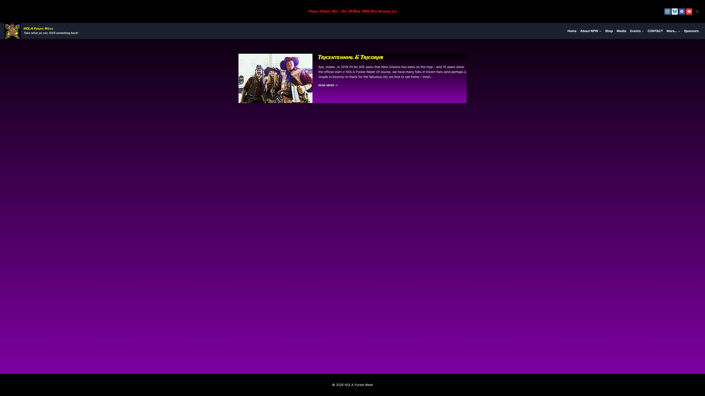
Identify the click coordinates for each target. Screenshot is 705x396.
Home (571, 31)
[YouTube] (689, 11)
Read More (328, 85)
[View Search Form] (697, 11)
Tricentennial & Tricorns (350, 57)
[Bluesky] (675, 11)
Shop (609, 31)
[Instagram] (667, 11)
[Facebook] (682, 11)
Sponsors (691, 31)
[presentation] (275, 78)
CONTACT (655, 31)
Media (621, 31)
